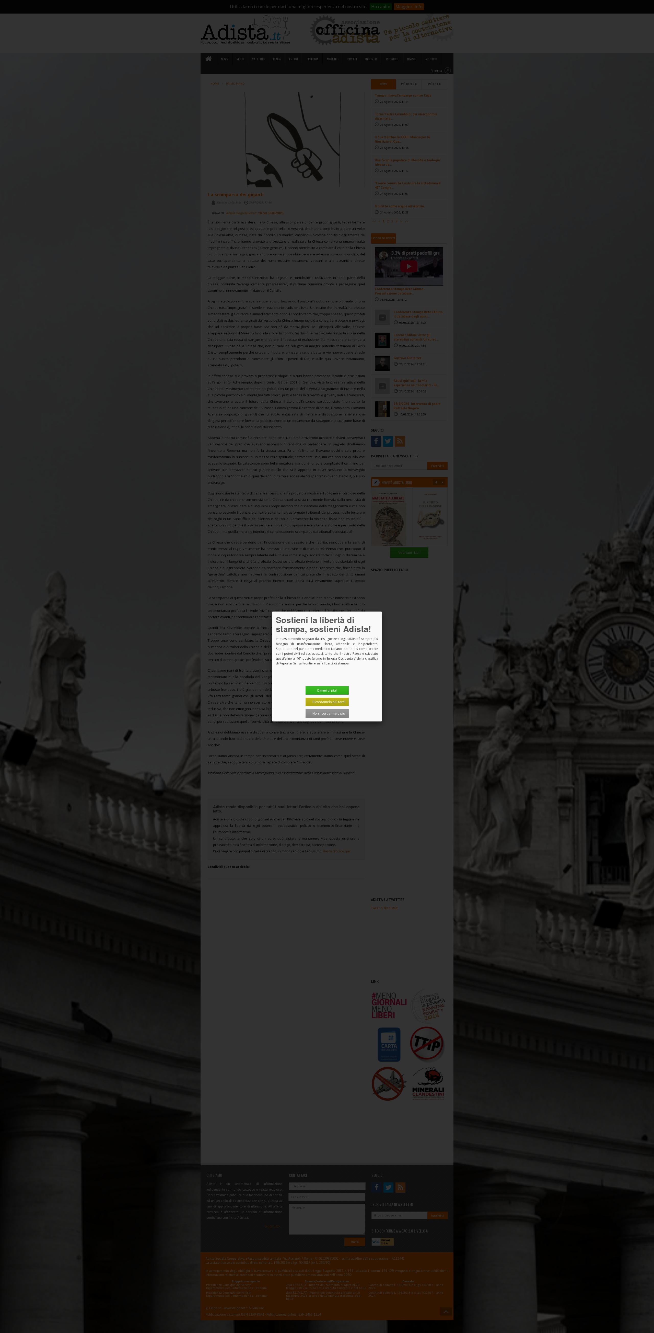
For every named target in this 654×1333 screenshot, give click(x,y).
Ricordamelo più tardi (328, 701)
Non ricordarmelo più (328, 713)
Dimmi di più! (327, 690)
